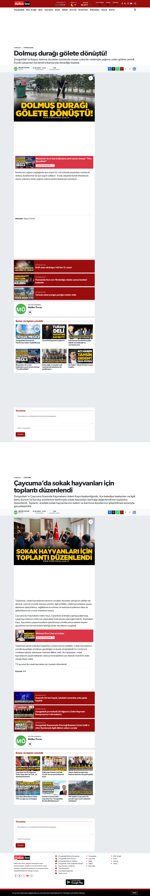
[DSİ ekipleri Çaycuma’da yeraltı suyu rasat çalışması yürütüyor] (80, 788)
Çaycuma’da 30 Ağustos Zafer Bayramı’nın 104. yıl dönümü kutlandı (26, 774)
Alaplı (90, 863)
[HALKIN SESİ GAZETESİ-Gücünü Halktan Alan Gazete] (22, 3)
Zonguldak (19, 10)
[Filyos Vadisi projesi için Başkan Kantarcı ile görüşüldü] (80, 763)
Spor (40, 10)
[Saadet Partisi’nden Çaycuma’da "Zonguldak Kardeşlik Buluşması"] (54, 788)
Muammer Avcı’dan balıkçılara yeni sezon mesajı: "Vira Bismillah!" (28, 367)
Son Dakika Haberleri (65, 871)
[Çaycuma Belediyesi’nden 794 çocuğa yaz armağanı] (28, 788)
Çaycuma (48, 10)
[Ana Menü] (135, 9)
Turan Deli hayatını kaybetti (53, 340)
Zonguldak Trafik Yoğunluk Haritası (70, 863)
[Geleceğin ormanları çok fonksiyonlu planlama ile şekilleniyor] (54, 356)
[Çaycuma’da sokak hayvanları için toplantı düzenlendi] (54, 541)
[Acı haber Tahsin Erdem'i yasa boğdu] (80, 356)
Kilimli (65, 10)
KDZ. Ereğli (117, 856)
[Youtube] (27, 876)
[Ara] (135, 3)
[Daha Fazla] (122, 69)
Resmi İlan (83, 10)
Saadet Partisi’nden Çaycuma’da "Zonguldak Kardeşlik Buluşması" (52, 799)
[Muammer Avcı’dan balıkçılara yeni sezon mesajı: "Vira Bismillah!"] (28, 356)
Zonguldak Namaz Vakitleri (67, 861)
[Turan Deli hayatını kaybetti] (54, 332)
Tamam (134, 892)
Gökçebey (94, 10)
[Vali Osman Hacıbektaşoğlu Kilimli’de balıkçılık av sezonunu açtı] (80, 332)
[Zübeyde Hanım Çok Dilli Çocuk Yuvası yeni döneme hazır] (54, 763)
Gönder (20, 434)
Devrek (73, 10)
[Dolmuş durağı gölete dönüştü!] (54, 98)
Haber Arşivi (62, 873)
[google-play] (75, 882)
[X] (19, 876)
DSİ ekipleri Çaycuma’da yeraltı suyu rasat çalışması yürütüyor (79, 799)
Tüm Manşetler (63, 868)
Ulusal (104, 10)
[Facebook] (15, 876)
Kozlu (57, 10)
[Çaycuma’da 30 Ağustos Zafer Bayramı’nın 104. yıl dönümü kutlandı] (28, 763)
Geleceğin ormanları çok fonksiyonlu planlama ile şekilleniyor (52, 367)
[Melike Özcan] (21, 309)
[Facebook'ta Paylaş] (109, 69)
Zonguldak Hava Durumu (67, 858)
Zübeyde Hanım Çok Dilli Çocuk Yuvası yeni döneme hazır (53, 774)
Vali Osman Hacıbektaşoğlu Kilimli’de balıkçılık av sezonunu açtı (79, 343)
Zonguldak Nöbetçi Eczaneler (69, 856)
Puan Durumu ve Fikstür (66, 866)
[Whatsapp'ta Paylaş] (117, 69)
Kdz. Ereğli (31, 10)
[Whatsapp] (31, 876)
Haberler (17, 48)
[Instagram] (23, 876)
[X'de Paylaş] (113, 69)
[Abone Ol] (134, 68)
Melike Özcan (35, 307)
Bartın (112, 10)
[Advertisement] (75, 29)
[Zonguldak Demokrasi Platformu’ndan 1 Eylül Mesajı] (28, 332)
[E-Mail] (30, 312)
